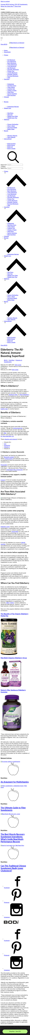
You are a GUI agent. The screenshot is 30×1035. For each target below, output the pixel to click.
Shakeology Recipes (13, 106)
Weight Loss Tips (12, 118)
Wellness (6, 119)
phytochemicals (17, 428)
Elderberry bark (5, 526)
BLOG (6, 360)
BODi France (11, 145)
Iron (5, 444)
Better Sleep (10, 129)
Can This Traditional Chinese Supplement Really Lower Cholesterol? (13, 868)
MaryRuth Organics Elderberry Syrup (14, 658)
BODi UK (10, 147)
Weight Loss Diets (12, 116)
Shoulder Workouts (13, 69)
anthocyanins (9, 458)
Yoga (8, 77)
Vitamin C (7, 447)
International (8, 139)
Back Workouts (11, 63)
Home (6, 50)
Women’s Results (12, 135)
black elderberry (24, 394)
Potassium (7, 445)
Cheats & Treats (11, 90)
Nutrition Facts (11, 85)
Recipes (6, 101)
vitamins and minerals (10, 439)
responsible (15, 531)
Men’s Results (11, 137)
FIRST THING (10, 602)
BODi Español (11, 143)
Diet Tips (10, 114)
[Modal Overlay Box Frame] (15, 1030)
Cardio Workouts (12, 72)
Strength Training (12, 74)
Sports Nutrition (12, 93)
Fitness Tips (10, 71)
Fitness (6, 55)
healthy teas (4, 409)
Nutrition (6, 79)
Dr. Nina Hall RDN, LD (7, 436)
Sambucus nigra (13, 394)
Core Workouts (11, 66)
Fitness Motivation (12, 124)
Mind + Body (11, 126)
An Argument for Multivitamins (15, 782)
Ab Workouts (11, 60)
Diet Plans (10, 113)
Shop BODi (4, 44)
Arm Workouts (11, 61)
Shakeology (10, 84)
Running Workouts (12, 76)
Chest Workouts (12, 64)
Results (6, 130)
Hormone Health (12, 127)
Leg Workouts (11, 68)
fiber (5, 433)
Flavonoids (4, 465)
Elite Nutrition (11, 95)
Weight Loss (7, 108)
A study (3, 480)
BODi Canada (11, 148)
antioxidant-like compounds (14, 469)
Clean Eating (11, 87)
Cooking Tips (11, 89)
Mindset (6, 97)
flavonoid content (9, 457)
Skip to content (5, 1)
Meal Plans (10, 92)
